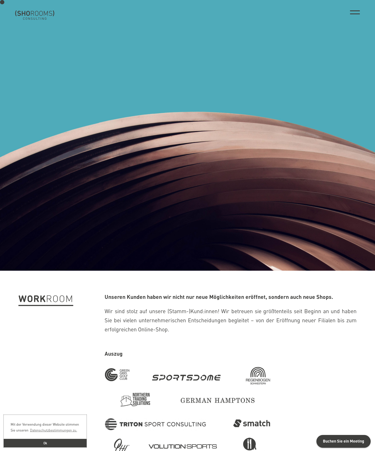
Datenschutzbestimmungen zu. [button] (53, 430)
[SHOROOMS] (34, 15)
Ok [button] (45, 443)
